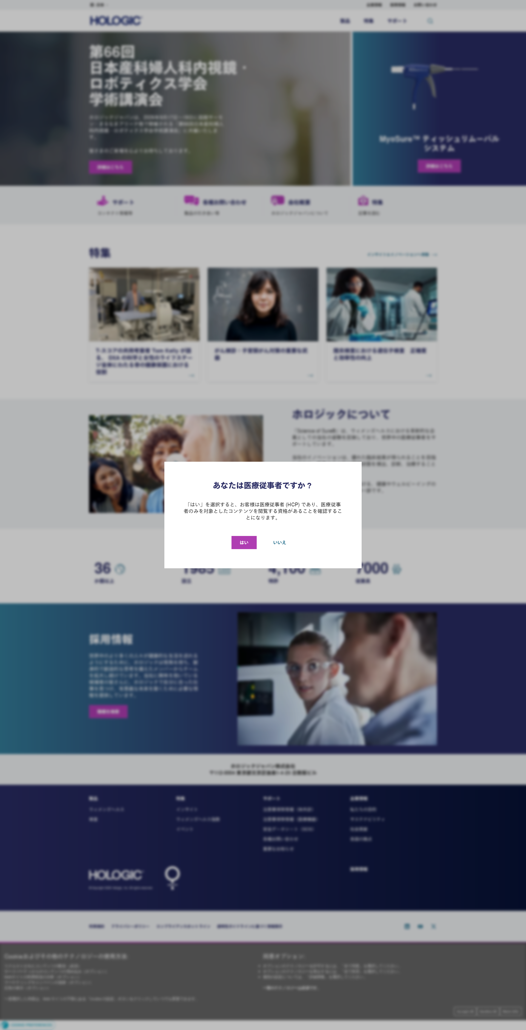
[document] (263, 515)
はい (244, 542)
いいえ (279, 542)
